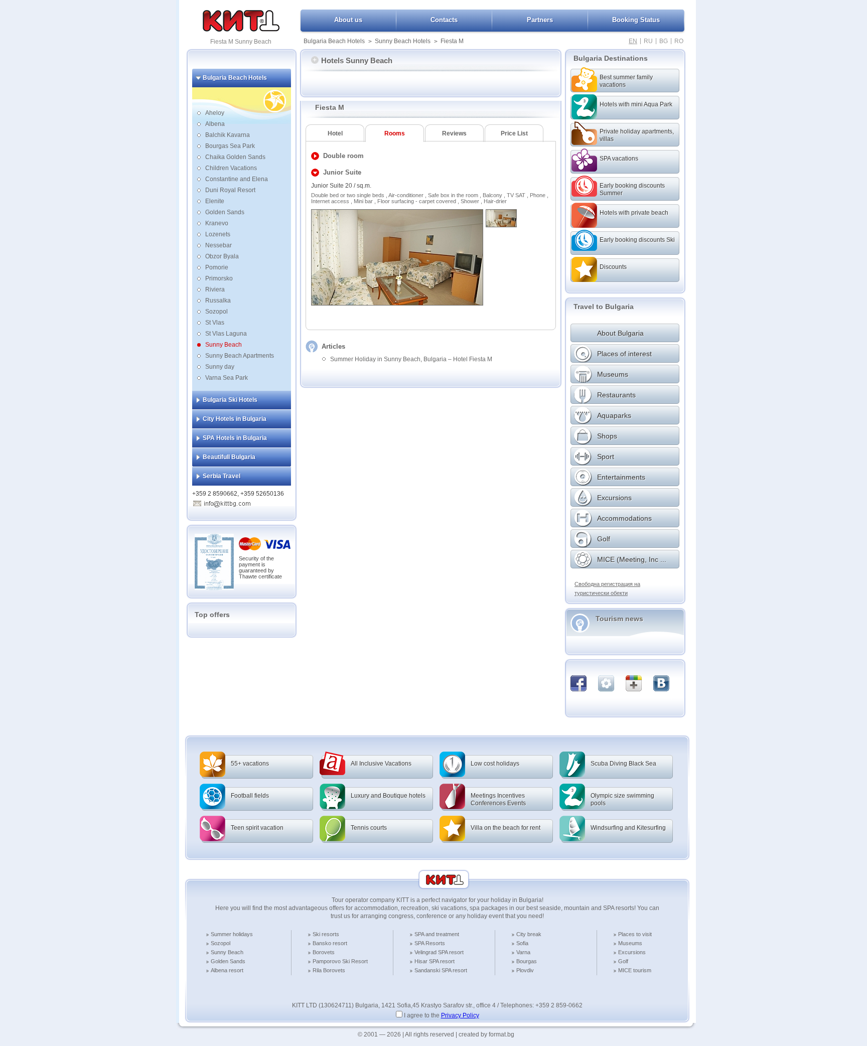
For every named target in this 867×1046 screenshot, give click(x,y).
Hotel (335, 133)
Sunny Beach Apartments (239, 355)
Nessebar (218, 245)
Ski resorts (326, 934)
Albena (215, 123)
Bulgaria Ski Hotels (230, 399)
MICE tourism (634, 970)
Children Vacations (231, 168)
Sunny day (219, 366)
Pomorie (216, 267)
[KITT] (241, 29)
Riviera (215, 289)
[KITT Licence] (214, 587)
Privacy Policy (460, 1015)
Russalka (218, 300)
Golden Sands (224, 212)
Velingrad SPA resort (439, 952)
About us (348, 20)
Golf (623, 961)
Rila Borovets (329, 970)
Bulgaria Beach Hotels (334, 41)
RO (678, 41)
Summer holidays (232, 934)
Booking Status (636, 20)
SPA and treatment (436, 934)
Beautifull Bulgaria (229, 457)
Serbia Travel (221, 476)
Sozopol (216, 311)
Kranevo (216, 223)
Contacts (444, 20)
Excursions (632, 952)
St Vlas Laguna (226, 333)
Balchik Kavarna (227, 134)
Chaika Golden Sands (235, 157)
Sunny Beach (223, 344)
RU (648, 41)
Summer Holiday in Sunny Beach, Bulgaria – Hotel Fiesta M (411, 359)
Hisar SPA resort (434, 961)
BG (663, 41)
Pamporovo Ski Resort (340, 961)
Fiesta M (452, 41)
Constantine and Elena (236, 179)
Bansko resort (330, 943)
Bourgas (526, 961)
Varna (523, 952)
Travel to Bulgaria (603, 307)
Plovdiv (525, 970)
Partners (540, 20)
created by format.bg (486, 1034)
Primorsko (219, 278)
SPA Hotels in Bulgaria (235, 437)
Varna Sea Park (226, 377)
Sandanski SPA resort (440, 970)
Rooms (394, 133)
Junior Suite (342, 172)
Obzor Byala (222, 256)
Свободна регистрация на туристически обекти (607, 588)
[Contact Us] (227, 502)
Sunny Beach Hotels (402, 41)
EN (633, 41)
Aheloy (214, 112)
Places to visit (635, 934)
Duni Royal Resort (230, 190)
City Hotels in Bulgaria (234, 418)
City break (528, 934)
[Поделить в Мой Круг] (606, 683)
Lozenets (217, 234)
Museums (630, 943)
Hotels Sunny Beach (356, 60)
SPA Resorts (429, 943)
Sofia (522, 943)
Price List (514, 133)
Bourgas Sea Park (230, 146)
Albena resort (227, 970)
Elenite (214, 201)
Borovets (324, 952)
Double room (343, 156)
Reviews (454, 133)
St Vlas (214, 322)
